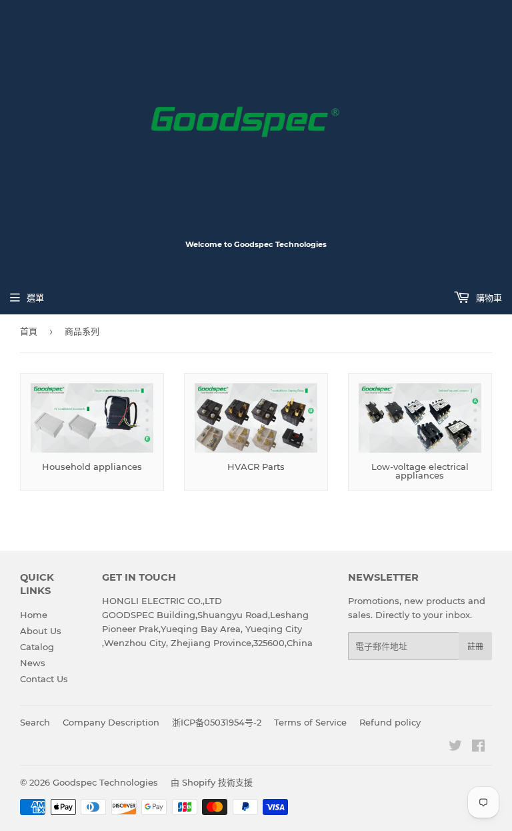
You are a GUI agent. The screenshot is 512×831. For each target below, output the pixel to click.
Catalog (37, 646)
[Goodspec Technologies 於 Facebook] (478, 747)
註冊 (475, 646)
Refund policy (390, 722)
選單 (35, 297)
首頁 (28, 331)
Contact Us (44, 678)
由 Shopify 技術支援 (212, 782)
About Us (40, 630)
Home (33, 614)
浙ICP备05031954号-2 (216, 722)
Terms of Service (310, 722)
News (32, 662)
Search (35, 722)
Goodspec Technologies (105, 782)
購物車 (487, 297)
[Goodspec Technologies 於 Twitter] (455, 747)
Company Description (111, 722)
